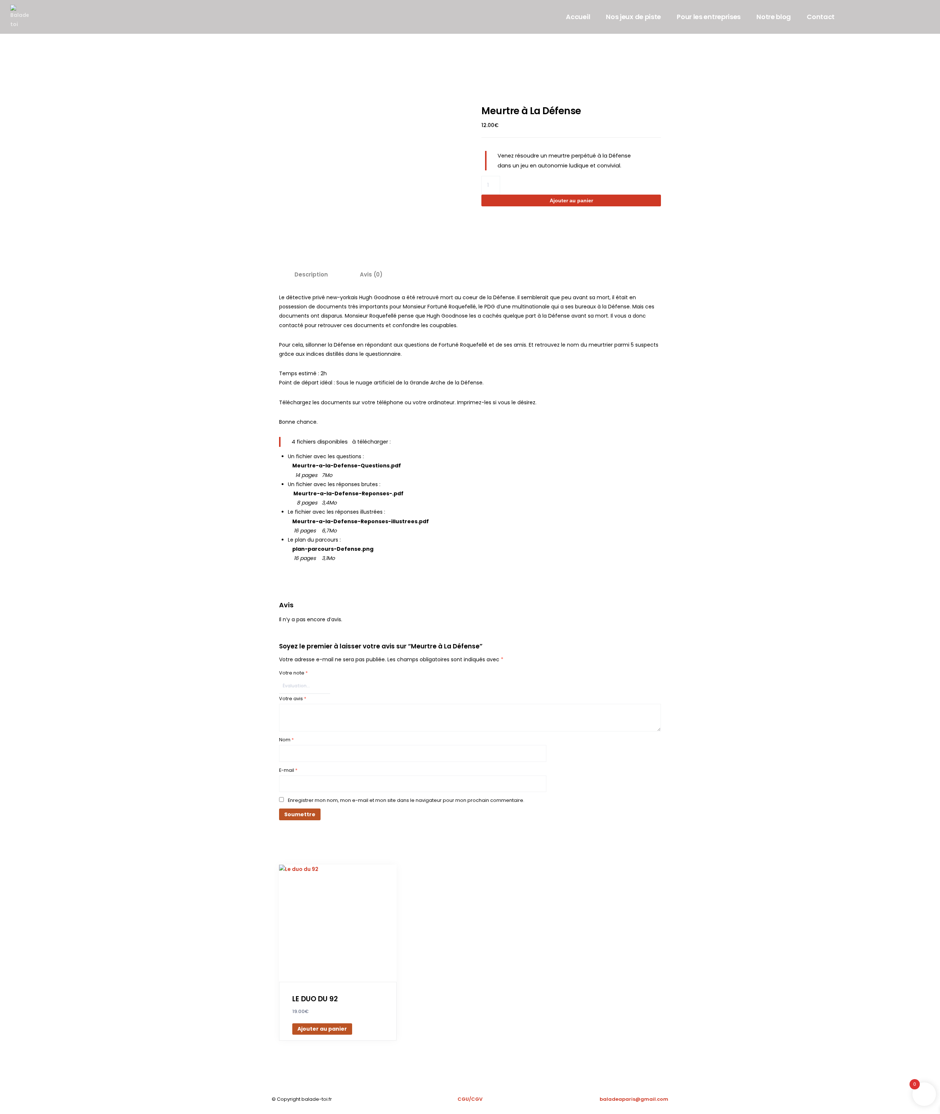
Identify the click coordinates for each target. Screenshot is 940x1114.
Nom (286, 740)
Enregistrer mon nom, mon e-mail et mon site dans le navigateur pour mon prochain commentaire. (406, 800)
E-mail (288, 770)
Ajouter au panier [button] (322, 1028)
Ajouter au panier (571, 200)
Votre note (293, 673)
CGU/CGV (470, 1099)
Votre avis (292, 698)
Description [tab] (311, 274)
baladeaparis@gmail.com (634, 1099)
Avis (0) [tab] (371, 274)
